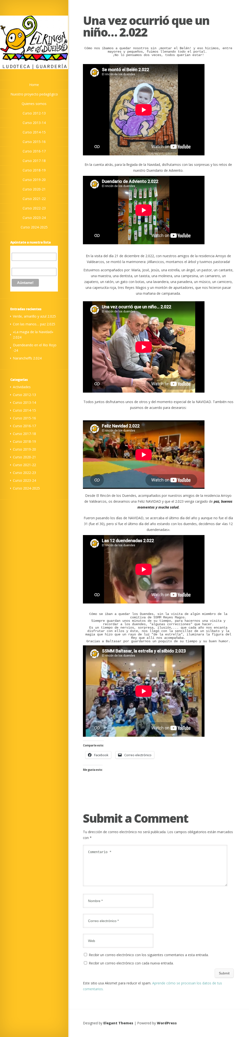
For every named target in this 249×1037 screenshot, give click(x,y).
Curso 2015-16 (24, 418)
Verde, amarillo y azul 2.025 (34, 316)
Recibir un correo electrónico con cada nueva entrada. (131, 963)
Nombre (18, 264)
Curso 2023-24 (24, 480)
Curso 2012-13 (24, 394)
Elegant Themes (118, 1023)
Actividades (22, 387)
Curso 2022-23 (24, 472)
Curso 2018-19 (24, 441)
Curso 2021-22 (24, 464)
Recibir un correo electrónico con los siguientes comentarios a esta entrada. (149, 954)
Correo (17, 250)
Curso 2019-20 (24, 449)
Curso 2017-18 (24, 433)
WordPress (167, 1023)
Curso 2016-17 (24, 426)
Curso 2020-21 (24, 457)
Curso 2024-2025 (26, 488)
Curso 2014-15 (24, 410)
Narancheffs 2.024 (27, 358)
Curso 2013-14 (24, 402)
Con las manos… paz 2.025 (34, 324)
